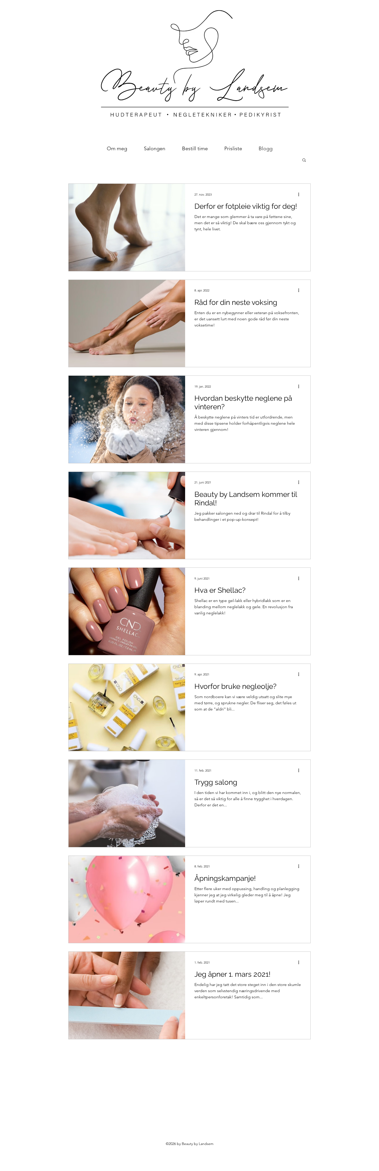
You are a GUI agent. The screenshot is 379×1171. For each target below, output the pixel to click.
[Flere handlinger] (300, 194)
